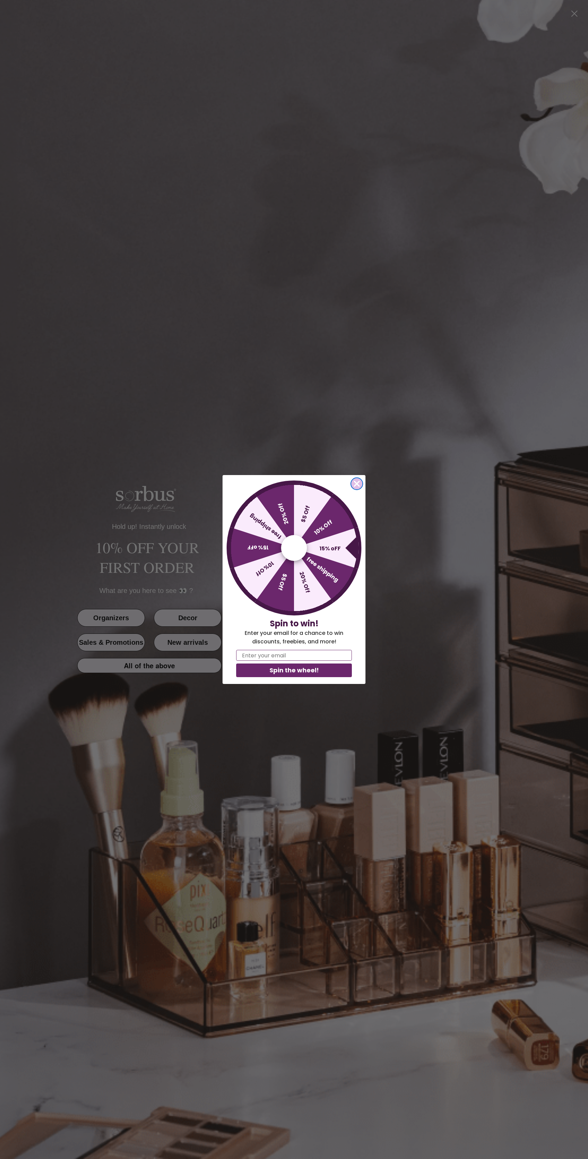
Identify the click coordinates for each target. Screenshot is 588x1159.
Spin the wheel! (294, 670)
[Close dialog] (357, 484)
